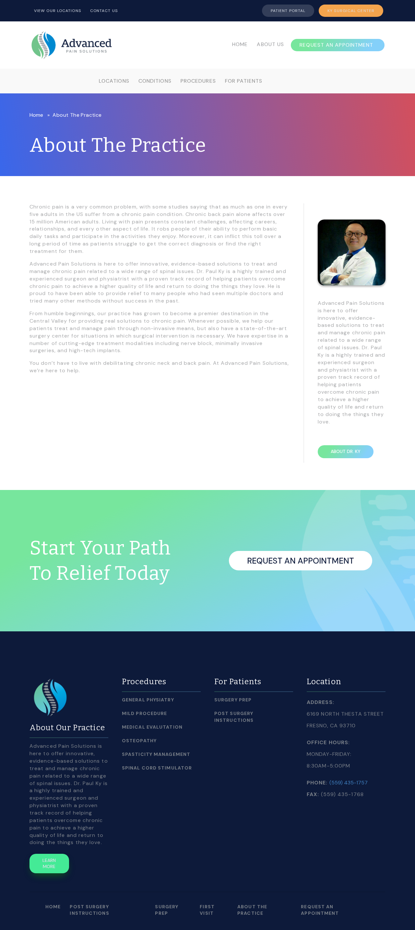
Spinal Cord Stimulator (157, 768)
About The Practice (252, 910)
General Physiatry (148, 700)
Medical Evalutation (152, 727)
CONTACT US (104, 10)
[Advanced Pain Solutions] (72, 44)
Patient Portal (288, 10)
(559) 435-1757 (348, 782)
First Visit (207, 910)
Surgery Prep (233, 700)
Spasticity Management (156, 754)
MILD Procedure (144, 713)
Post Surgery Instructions (234, 716)
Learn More (49, 863)
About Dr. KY (346, 451)
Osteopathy (139, 741)
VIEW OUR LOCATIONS (57, 10)
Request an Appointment (300, 560)
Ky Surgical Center (350, 10)
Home (36, 115)
